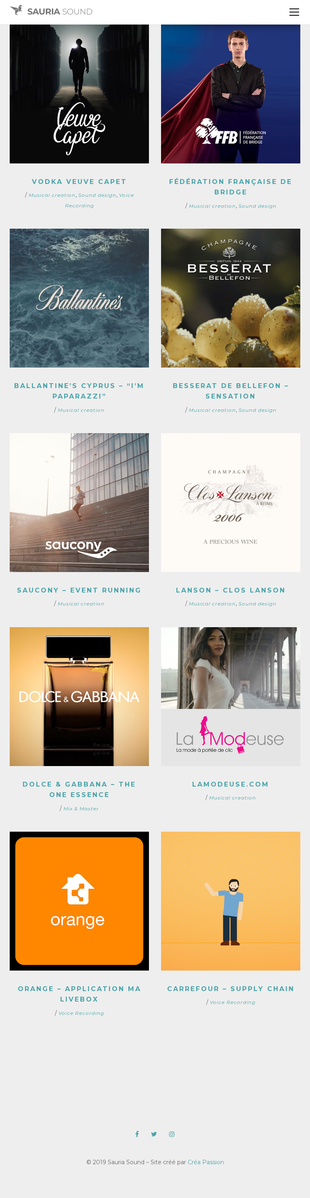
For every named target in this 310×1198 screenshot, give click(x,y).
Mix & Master (81, 809)
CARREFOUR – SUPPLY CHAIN (231, 989)
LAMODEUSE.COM (230, 784)
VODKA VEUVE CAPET (79, 182)
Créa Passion (206, 1162)
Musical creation (52, 195)
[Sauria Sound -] (51, 12)
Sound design (97, 195)
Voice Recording (81, 1013)
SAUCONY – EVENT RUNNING (79, 590)
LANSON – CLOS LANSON (231, 590)
